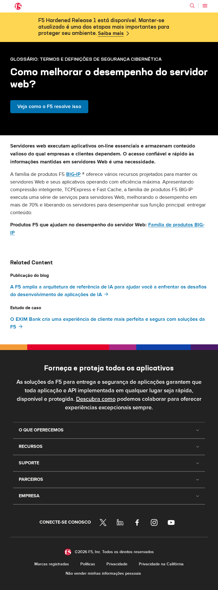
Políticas (87, 564)
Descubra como (96, 399)
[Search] (192, 6)
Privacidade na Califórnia (161, 564)
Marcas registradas (51, 564)
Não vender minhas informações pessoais (103, 573)
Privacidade (116, 564)
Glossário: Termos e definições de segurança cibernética (86, 59)
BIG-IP (73, 174)
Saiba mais (111, 33)
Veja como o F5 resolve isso (49, 106)
